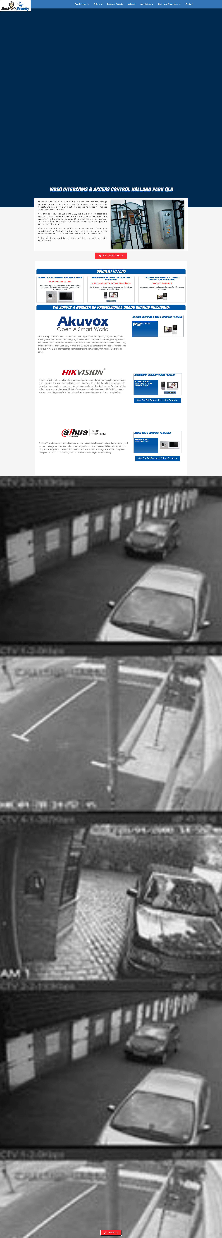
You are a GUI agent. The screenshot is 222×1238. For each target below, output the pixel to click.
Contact (189, 4)
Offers (97, 4)
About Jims (145, 4)
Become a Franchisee (168, 4)
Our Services (80, 4)
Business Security (115, 4)
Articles (131, 4)
